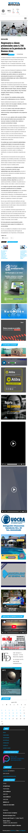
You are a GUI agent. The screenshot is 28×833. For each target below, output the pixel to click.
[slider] (12, 464)
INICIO (4, 732)
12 (9, 713)
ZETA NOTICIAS (20, 54)
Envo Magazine (22, 830)
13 (13, 713)
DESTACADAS (6, 737)
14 (16, 713)
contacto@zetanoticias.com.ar (9, 776)
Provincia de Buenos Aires (12, 241)
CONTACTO (5, 745)
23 (24, 716)
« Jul (2, 724)
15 (20, 713)
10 (2, 713)
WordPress (13, 830)
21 (16, 716)
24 (2, 718)
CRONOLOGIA (6, 743)
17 (2, 716)
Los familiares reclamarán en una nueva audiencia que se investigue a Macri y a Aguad (23, 254)
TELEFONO (5, 771)
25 (5, 718)
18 (5, 716)
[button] (14, 311)
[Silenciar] (21, 464)
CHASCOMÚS (6, 735)
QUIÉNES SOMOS (6, 748)
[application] (14, 311)
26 (9, 718)
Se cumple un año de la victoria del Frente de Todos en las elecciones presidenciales (4, 254)
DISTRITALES (6, 740)
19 (9, 716)
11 (5, 713)
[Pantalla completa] (23, 464)
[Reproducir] (2, 464)
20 (13, 716)
